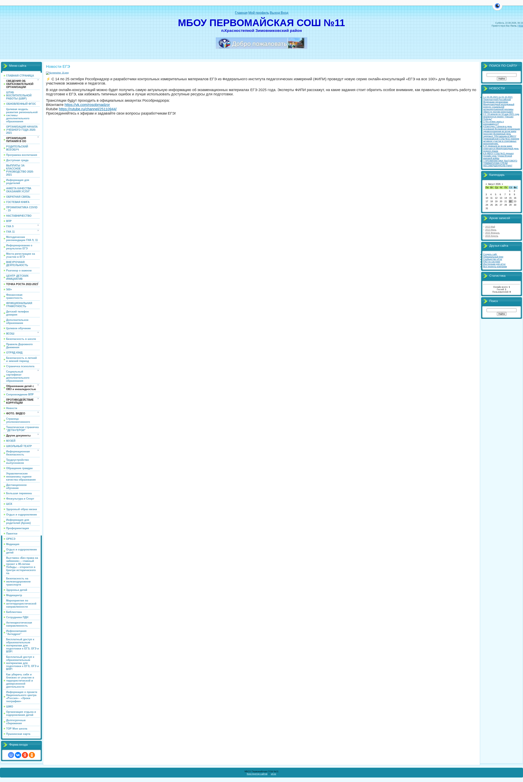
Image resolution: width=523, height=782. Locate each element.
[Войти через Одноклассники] (32, 755)
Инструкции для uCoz (494, 264)
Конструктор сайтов (257, 774)
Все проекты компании (495, 266)
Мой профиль (258, 13)
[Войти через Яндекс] (25, 755)
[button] (497, 8)
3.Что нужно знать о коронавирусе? (493, 122)
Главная (241, 13)
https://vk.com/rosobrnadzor (87, 105)
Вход (284, 13)
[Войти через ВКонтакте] (18, 755)
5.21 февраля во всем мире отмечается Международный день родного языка (501, 148)
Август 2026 (494, 184)
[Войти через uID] (11, 755)
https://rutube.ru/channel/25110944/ (88, 109)
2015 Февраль (492, 233)
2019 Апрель (491, 236)
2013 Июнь (490, 230)
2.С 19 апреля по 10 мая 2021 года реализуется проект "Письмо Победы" (501, 116)
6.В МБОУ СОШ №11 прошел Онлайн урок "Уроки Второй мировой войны (498, 156)
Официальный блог (493, 256)
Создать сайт (490, 254)
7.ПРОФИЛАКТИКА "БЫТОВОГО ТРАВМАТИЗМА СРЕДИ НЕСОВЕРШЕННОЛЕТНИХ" (500, 163)
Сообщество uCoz (492, 259)
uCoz (273, 774)
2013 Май (490, 226)
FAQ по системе (491, 261)
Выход (275, 13)
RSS (521, 26)
